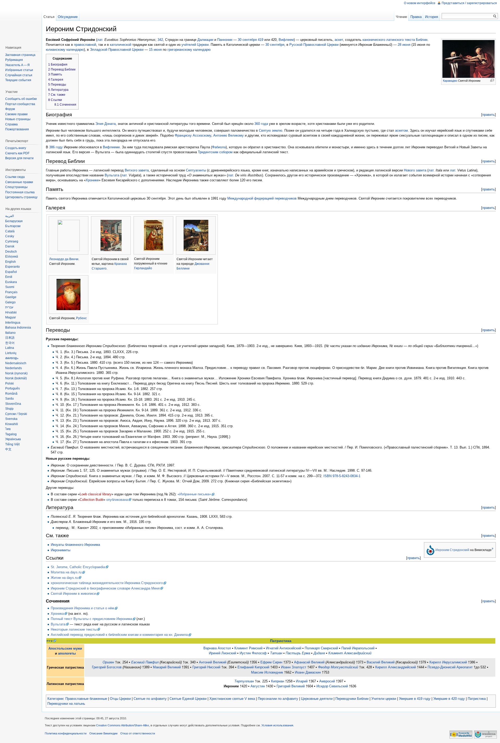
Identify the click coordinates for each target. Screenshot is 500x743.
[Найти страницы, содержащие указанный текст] (494, 16)
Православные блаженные (86, 699)
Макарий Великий (167, 667)
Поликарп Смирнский (321, 648)
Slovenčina (13, 404)
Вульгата (112, 175)
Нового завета (415, 170)
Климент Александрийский (349, 653)
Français (11, 292)
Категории (55, 699)
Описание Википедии (103, 733)
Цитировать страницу (21, 197)
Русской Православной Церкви (314, 45)
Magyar (10, 317)
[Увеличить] (492, 80)
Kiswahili (11, 424)
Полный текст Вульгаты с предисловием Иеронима (91, 619)
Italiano (10, 333)
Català (10, 231)
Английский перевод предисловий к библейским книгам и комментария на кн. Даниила (119, 635)
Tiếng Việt (12, 444)
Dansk (9, 246)
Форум (10, 109)
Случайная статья (18, 75)
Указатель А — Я (17, 65)
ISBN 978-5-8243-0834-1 (341, 476)
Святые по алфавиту (150, 699)
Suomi (9, 287)
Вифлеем (286, 40)
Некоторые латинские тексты (74, 629)
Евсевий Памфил (145, 662)
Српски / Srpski (16, 414)
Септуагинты (196, 170)
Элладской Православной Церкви (116, 50)
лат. (100, 40)
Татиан (276, 653)
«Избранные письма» (194, 494)
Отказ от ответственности (137, 733)
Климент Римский (248, 648)
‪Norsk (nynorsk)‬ (16, 373)
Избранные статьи (19, 70)
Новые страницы (17, 119)
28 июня (404, 45)
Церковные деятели (317, 699)
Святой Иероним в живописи (73, 593)
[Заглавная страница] (21, 21)
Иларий (302, 681)
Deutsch (11, 251)
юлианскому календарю (65, 50)
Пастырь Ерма (298, 653)
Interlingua (12, 322)
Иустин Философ (253, 653)
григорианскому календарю (189, 50)
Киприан (277, 681)
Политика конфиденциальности (65, 733)
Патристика (280, 641)
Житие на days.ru (64, 578)
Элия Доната (105, 124)
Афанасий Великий (309, 662)
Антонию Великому (228, 135)
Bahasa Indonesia (18, 327)
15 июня (155, 50)
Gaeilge (10, 297)
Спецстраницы (16, 187)
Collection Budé (91, 500)
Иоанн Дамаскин (308, 672)
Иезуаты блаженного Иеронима (75, 545)
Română (11, 393)
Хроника (57, 614)
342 (160, 40)
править (488, 115)
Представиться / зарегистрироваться (469, 3)
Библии (421, 40)
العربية (9, 216)
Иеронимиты (60, 550)
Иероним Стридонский (452, 550)
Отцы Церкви (120, 699)
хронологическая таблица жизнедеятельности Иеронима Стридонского (107, 583)
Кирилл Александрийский (395, 667)
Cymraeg (11, 241)
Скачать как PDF (17, 153)
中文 (8, 449)
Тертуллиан (244, 681)
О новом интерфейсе (419, 3)
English (10, 262)
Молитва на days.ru (66, 572)
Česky (9, 236)
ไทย (8, 429)
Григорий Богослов (107, 667)
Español (11, 272)
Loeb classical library (95, 494)
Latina (9, 348)
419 (260, 40)
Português (12, 388)
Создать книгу (15, 148)
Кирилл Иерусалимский (448, 662)
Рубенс (81, 318)
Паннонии (224, 40)
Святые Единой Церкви (188, 699)
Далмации (205, 40)
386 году (56, 147)
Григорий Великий (291, 686)
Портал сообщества (20, 104)
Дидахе (319, 653)
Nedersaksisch (15, 363)
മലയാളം (11, 358)
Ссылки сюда (15, 177)
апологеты (67, 653)
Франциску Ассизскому (193, 135)
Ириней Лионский (222, 653)
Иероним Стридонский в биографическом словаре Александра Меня (105, 588)
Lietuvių (10, 353)
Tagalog (11, 434)
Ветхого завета (137, 170)
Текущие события (18, 80)
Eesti (8, 277)
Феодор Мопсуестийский (338, 667)
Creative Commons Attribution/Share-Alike (122, 725)
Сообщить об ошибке (21, 99)
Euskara (11, 282)
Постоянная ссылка (20, 192)
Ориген (108, 662)
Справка (11, 124)
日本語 (10, 338)
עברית (9, 307)
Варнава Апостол (217, 648)
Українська (13, 439)
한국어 (10, 343)
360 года (261, 124)
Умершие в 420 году (449, 699)
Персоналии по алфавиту (278, 699)
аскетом (401, 130)
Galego (10, 302)
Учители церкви (383, 699)
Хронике (92, 180)
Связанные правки (19, 182)
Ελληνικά (11, 256)
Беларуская (14, 221)
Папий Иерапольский (357, 648)
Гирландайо (143, 268)
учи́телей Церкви (195, 45)
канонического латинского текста (388, 40)
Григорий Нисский (206, 667)
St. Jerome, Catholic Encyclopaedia (78, 567)
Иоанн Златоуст (293, 667)
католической (120, 45)
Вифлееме (111, 147)
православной (85, 45)
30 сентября (247, 40)
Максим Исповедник (267, 672)
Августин (258, 686)
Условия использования (277, 725)
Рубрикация (14, 60)
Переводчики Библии (351, 699)
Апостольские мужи (65, 648)
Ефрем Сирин (271, 662)
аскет (339, 40)
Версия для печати (19, 158)
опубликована (117, 500)
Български (13, 226)
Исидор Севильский (332, 686)
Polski (9, 383)
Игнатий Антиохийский (283, 648)
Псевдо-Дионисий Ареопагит (450, 667)
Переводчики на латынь (66, 704)
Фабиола (219, 147)
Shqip (9, 409)
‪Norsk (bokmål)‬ (16, 378)
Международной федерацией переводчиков (262, 198)
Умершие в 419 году (414, 699)
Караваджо (450, 80)
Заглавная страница (20, 55)
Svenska (11, 419)
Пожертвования (17, 129)
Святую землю (270, 130)
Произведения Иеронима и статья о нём (82, 608)
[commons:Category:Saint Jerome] (430, 549)
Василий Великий (381, 662)
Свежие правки (16, 114)
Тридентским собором (215, 152)
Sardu (9, 398)
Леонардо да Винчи (63, 259)
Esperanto (12, 266)
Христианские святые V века (232, 699)
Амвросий (327, 681)
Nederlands (13, 368)
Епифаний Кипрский (253, 667)
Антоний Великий (212, 662)
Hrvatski (11, 312)
